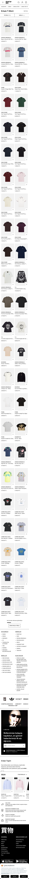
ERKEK (4, 636)
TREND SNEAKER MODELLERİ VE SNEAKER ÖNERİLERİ (22, 681)
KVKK (17, 843)
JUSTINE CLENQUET (21, 646)
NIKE (18, 636)
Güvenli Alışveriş (20, 839)
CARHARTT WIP (20, 644)
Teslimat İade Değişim (21, 845)
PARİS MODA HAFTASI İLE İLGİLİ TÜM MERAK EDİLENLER (22, 666)
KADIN (4, 634)
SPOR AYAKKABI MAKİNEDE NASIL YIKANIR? (21, 676)
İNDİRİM (4, 648)
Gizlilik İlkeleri (19, 841)
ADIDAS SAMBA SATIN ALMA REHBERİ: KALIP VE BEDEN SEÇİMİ (22, 671)
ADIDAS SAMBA (6, 660)
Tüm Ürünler (21, 774)
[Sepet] (26, 2)
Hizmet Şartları (4, 851)
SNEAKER (4, 638)
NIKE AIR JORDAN (6, 672)
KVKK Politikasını (21, 750)
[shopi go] (8, 2)
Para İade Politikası (5, 853)
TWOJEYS (19, 650)
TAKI (3, 645)
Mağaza (3, 841)
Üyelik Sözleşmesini (10, 750)
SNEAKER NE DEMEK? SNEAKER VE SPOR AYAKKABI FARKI (22, 686)
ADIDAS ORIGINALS (21, 638)
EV (3, 640)
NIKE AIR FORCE (6, 670)
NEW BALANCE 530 (7, 662)
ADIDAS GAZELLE (6, 666)
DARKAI (18, 648)
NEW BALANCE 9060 (7, 664)
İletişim (2, 845)
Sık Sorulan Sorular (20, 847)
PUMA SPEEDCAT (6, 668)
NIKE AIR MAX (5, 658)
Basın (2, 843)
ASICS (18, 642)
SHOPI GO (19, 634)
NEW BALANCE (20, 640)
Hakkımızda (3, 839)
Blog (2, 855)
